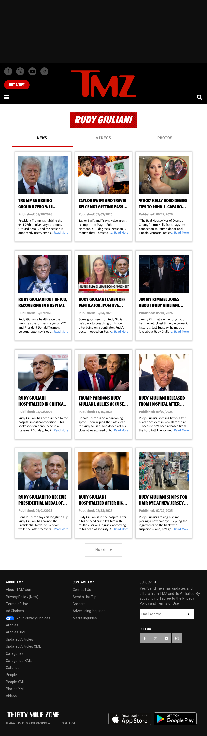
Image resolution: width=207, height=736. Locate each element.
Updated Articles (19, 639)
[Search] (200, 97)
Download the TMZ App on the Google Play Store (175, 718)
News (42, 138)
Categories (15, 653)
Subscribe (189, 614)
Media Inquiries (85, 618)
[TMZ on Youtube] (32, 71)
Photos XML (15, 689)
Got (17, 84)
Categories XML (19, 661)
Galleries (13, 668)
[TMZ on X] (20, 71)
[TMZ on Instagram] (44, 71)
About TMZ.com (19, 590)
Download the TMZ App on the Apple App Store (129, 719)
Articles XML (16, 632)
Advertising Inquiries (89, 611)
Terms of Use (17, 604)
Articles (12, 625)
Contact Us (82, 590)
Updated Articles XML (23, 646)
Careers (79, 604)
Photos (164, 138)
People (11, 675)
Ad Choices (15, 611)
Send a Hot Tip (84, 597)
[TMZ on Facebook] (8, 71)
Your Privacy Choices (33, 618)
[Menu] (7, 97)
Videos (103, 138)
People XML (15, 682)
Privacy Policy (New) (22, 597)
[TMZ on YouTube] (166, 638)
